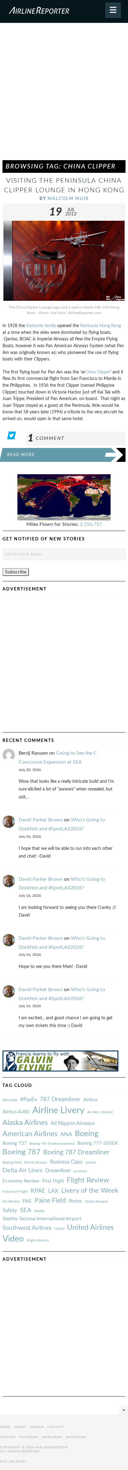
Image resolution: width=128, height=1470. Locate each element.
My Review (11, 1201)
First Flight (53, 1181)
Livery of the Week (89, 1190)
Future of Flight (15, 1191)
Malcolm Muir (68, 198)
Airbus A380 (16, 1111)
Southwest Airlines (26, 1228)
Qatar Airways (96, 1201)
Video (13, 1239)
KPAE (38, 1191)
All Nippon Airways (73, 1123)
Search (37, 1427)
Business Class (66, 1162)
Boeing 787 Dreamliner (76, 1152)
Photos (75, 1201)
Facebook (28, 1437)
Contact (55, 1427)
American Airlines (29, 1134)
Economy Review (20, 1180)
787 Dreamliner (60, 1099)
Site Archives (13, 1461)
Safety (9, 1210)
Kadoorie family (41, 325)
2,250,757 (91, 524)
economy (80, 1171)
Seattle (39, 1211)
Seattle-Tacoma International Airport (41, 1218)
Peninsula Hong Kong (100, 325)
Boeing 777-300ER (97, 1143)
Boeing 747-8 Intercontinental (52, 1143)
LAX (53, 1191)
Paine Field (50, 1200)
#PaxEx (28, 1099)
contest (90, 1162)
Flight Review (88, 1180)
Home (5, 1427)
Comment (46, 438)
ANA (66, 1134)
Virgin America (37, 1240)
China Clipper (97, 372)
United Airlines (90, 1227)
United (59, 1228)
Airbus (90, 1099)
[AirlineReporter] (64, 11)
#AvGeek (9, 1100)
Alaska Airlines (25, 1122)
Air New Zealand (99, 1112)
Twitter (8, 1437)
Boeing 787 (21, 1152)
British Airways (35, 1162)
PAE (27, 1201)
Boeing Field (11, 1162)
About (20, 1427)
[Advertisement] (64, 94)
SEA (25, 1210)
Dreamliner (58, 1170)
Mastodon (76, 1437)
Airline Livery (58, 1110)
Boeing (86, 1134)
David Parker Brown (41, 819)
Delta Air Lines (22, 1170)
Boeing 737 (14, 1143)
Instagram (52, 1437)
